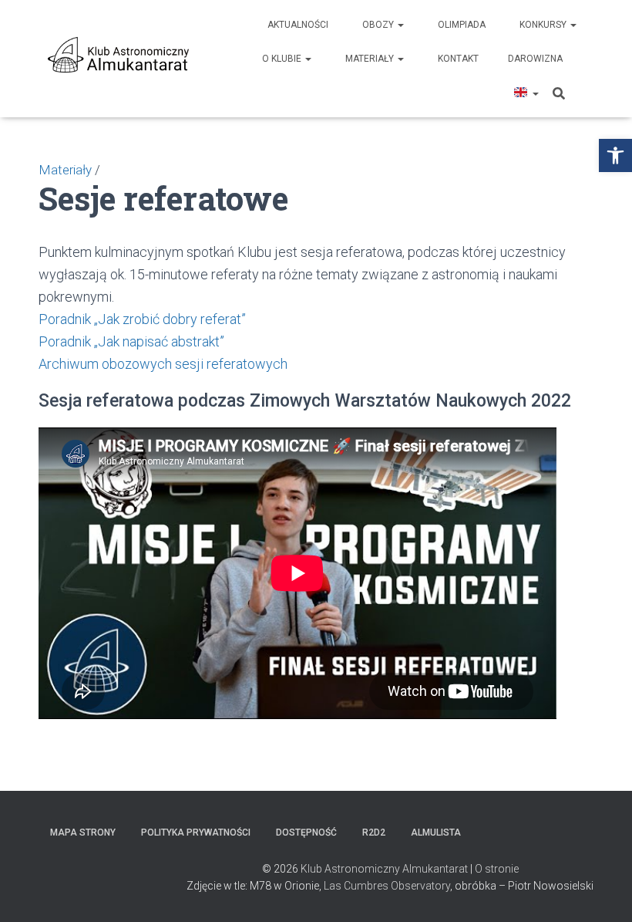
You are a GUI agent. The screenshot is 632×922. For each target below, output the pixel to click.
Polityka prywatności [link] (195, 832)
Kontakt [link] (458, 58)
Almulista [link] (436, 832)
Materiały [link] (370, 58)
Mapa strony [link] (83, 832)
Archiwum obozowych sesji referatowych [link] (163, 364)
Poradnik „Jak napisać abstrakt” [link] (131, 341)
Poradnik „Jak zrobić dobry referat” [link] (142, 319)
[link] (615, 155)
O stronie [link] (497, 869)
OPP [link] (586, 59)
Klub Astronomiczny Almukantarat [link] (384, 869)
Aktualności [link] (297, 24)
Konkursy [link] (544, 24)
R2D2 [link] (373, 832)
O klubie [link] (283, 58)
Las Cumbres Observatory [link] (387, 886)
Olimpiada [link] (462, 24)
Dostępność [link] (306, 832)
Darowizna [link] (535, 58)
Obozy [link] (379, 24)
